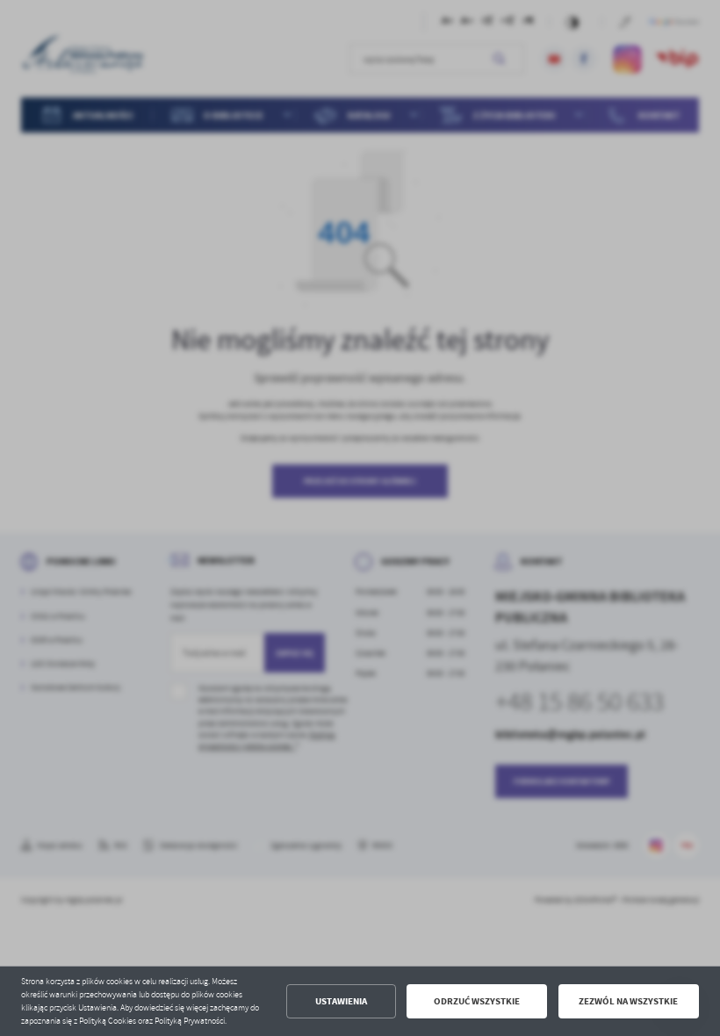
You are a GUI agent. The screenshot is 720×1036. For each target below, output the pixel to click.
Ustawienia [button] (341, 1001)
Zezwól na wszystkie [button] (628, 1001)
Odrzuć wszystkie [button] (477, 1001)
